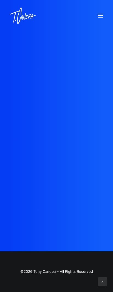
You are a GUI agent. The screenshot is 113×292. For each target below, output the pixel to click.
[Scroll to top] (102, 281)
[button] (100, 15)
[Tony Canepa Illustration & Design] (23, 15)
